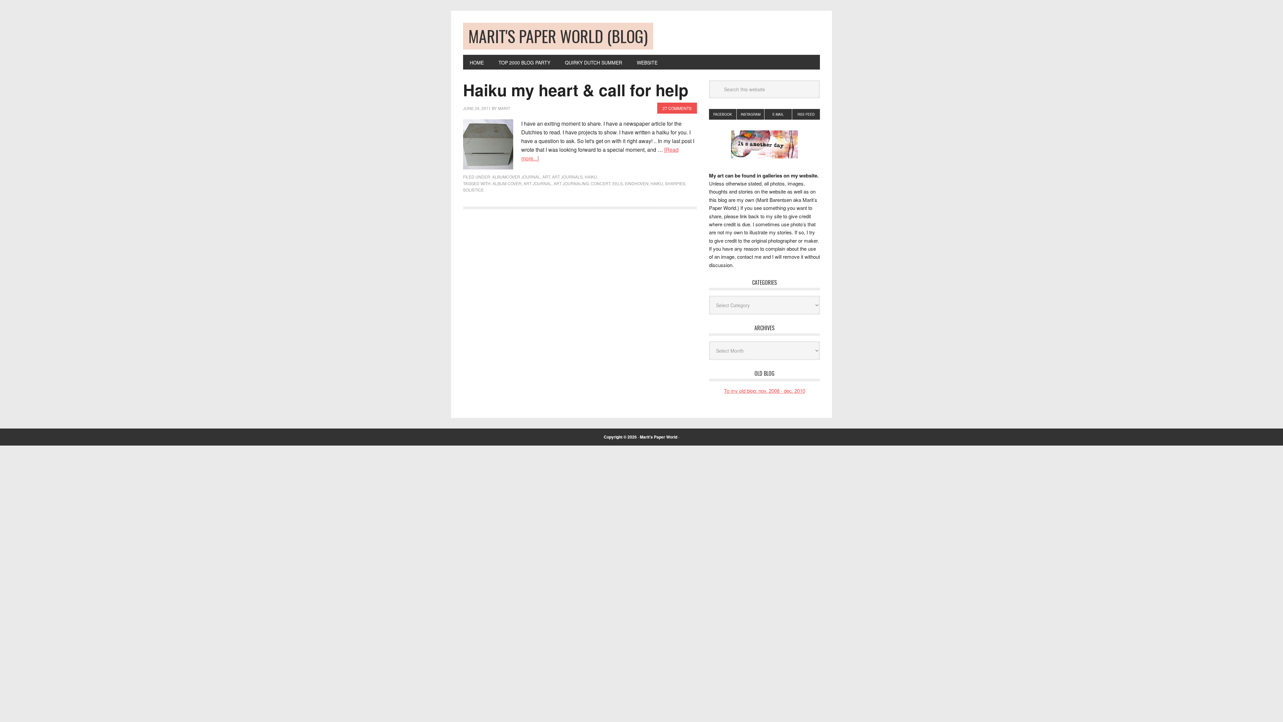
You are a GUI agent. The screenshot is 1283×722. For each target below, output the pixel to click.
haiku (657, 183)
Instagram (750, 114)
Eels (617, 183)
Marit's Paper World (658, 437)
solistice (473, 190)
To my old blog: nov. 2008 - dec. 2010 (764, 390)
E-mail (778, 114)
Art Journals (567, 176)
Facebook (722, 114)
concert (600, 183)
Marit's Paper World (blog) (558, 36)
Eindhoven (637, 183)
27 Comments (677, 108)
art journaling (571, 183)
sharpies (675, 183)
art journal (538, 183)
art (546, 176)
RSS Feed (806, 114)
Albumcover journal (516, 176)
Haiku (591, 176)
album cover (507, 183)
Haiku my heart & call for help (575, 89)
